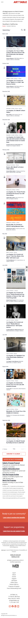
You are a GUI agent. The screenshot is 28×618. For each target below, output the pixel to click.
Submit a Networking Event (11, 469)
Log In (14, 573)
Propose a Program (14, 586)
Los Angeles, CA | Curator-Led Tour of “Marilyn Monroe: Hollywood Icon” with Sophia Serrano (14, 324)
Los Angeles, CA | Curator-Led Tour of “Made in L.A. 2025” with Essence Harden (15, 82)
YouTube (18, 606)
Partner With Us (14, 584)
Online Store (14, 582)
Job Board (14, 580)
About (14, 574)
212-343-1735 (15, 602)
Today (14, 448)
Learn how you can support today (14, 531)
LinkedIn (15, 606)
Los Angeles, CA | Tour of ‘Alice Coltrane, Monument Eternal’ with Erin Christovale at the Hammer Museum (15, 53)
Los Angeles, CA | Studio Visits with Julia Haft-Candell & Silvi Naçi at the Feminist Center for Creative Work (15, 139)
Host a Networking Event (14, 588)
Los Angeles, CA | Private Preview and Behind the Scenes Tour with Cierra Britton (15, 193)
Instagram (10, 606)
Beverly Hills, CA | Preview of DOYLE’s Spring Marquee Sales (15, 225)
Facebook (13, 606)
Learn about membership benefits (14, 517)
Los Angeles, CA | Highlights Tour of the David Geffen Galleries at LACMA (15, 357)
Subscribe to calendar (13, 454)
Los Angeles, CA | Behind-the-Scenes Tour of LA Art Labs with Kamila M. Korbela (15, 384)
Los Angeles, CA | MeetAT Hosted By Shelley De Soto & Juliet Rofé (15, 442)
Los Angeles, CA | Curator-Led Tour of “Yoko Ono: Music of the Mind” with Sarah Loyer (15, 256)
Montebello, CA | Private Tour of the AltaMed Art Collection (16, 412)
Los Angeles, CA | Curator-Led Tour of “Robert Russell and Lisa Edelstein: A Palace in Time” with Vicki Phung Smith (15, 295)
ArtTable (20, 2)
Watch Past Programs (9, 480)
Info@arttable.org (14, 600)
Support (14, 578)
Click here (12, 545)
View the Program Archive (11, 474)
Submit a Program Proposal (11, 463)
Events (4, 26)
